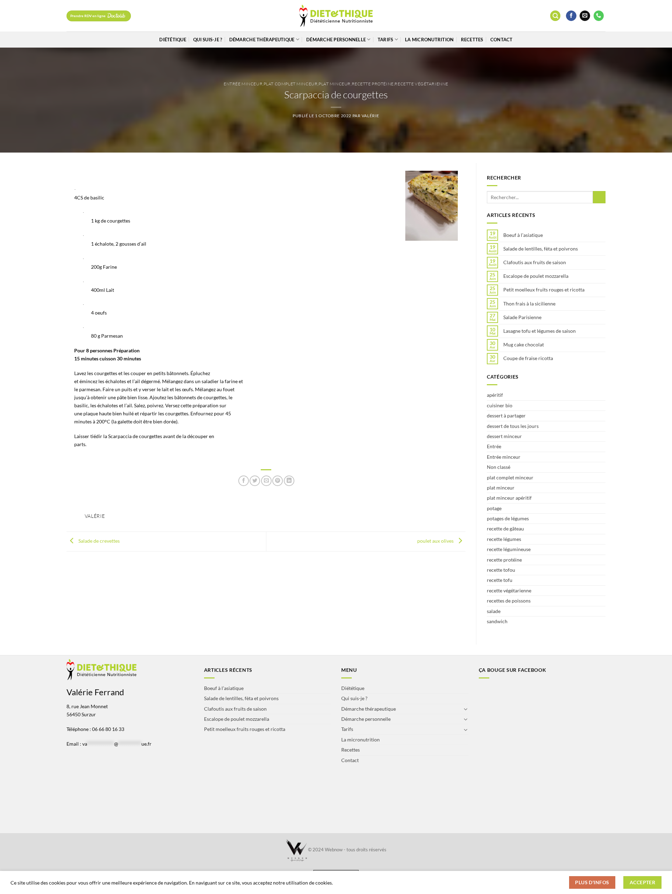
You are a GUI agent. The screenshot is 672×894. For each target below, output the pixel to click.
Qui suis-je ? (207, 39)
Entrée (494, 446)
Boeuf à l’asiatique (523, 235)
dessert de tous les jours (513, 426)
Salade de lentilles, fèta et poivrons (540, 249)
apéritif (495, 395)
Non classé (498, 467)
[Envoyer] (599, 197)
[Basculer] (465, 709)
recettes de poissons (509, 601)
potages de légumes (508, 518)
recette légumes (504, 539)
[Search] (555, 15)
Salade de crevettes (98, 541)
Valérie (370, 115)
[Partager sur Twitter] (255, 481)
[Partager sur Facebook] (243, 481)
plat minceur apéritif (509, 498)
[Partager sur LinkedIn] (289, 481)
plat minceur (334, 83)
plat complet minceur (291, 83)
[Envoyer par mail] (266, 481)
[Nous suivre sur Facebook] (571, 15)
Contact (501, 39)
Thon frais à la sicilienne (529, 304)
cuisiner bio (499, 405)
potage (494, 508)
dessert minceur (504, 436)
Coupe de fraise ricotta (528, 358)
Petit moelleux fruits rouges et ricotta (543, 290)
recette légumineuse (509, 549)
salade (493, 611)
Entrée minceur (243, 83)
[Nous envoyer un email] (585, 15)
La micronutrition (429, 39)
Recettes (472, 39)
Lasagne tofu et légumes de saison (539, 331)
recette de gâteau (505, 529)
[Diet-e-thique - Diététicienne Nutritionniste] (336, 16)
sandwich (497, 621)
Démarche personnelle (336, 39)
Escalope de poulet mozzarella (535, 276)
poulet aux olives (436, 541)
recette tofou (501, 570)
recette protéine (373, 83)
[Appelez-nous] (599, 15)
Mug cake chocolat (523, 344)
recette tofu (499, 580)
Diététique (172, 39)
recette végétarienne (421, 83)
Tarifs (385, 39)
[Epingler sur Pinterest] (277, 481)
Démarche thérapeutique (262, 39)
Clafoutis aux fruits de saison (534, 262)
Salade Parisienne (522, 317)
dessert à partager (506, 415)
